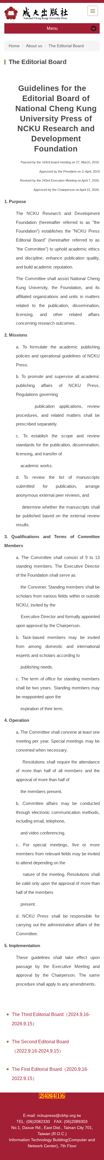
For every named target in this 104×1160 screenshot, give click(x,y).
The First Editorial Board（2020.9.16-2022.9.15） (50, 1074)
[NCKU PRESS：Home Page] (36, 13)
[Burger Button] (93, 11)
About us (34, 45)
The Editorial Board (66, 45)
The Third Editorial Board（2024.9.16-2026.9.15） (51, 1019)
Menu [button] (52, 28)
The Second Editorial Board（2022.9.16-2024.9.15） (40, 1046)
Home (14, 45)
